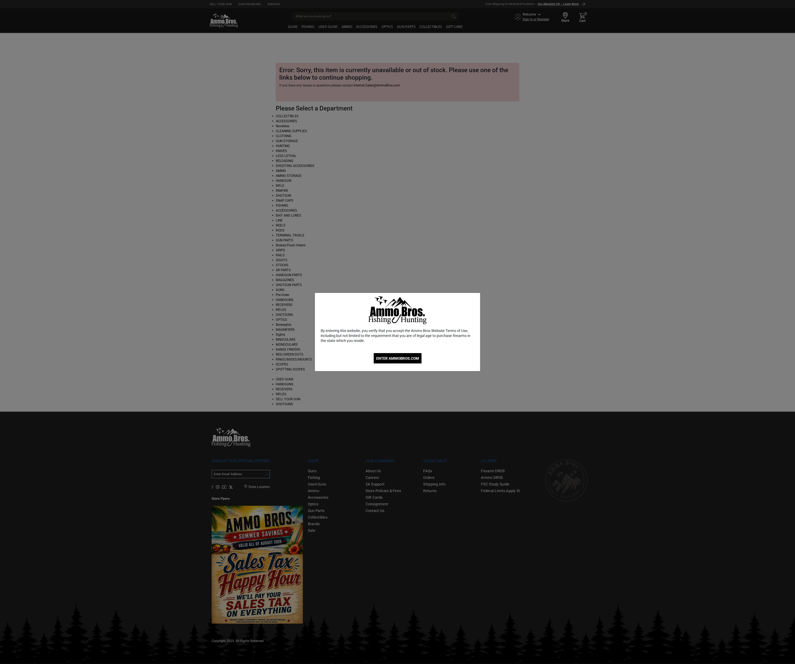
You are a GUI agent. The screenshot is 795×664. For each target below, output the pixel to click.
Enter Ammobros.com (397, 358)
